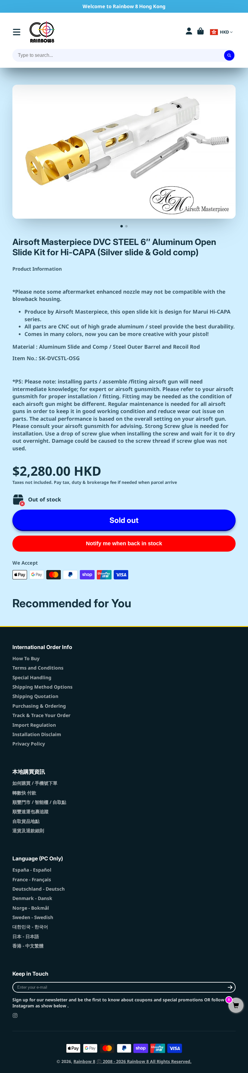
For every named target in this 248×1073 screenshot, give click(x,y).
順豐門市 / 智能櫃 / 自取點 (39, 802)
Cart (200, 32)
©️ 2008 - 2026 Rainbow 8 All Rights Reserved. (143, 1061)
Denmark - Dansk (32, 898)
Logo (42, 32)
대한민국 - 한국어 (30, 927)
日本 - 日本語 (25, 936)
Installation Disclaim (36, 734)
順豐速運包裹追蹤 (30, 811)
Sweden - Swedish (32, 917)
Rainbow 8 (84, 1061)
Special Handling (31, 677)
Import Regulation (34, 725)
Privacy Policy (28, 744)
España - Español (31, 870)
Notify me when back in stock (124, 543)
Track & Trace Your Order (41, 715)
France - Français (31, 879)
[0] (235, 1006)
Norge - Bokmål (30, 908)
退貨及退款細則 (28, 830)
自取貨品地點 (26, 821)
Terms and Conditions (38, 668)
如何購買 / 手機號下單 (34, 783)
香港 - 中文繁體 (28, 946)
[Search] (229, 55)
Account (189, 32)
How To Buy (26, 658)
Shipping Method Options (42, 687)
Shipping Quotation (35, 696)
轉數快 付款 (24, 793)
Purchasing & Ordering (39, 706)
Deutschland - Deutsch (38, 889)
